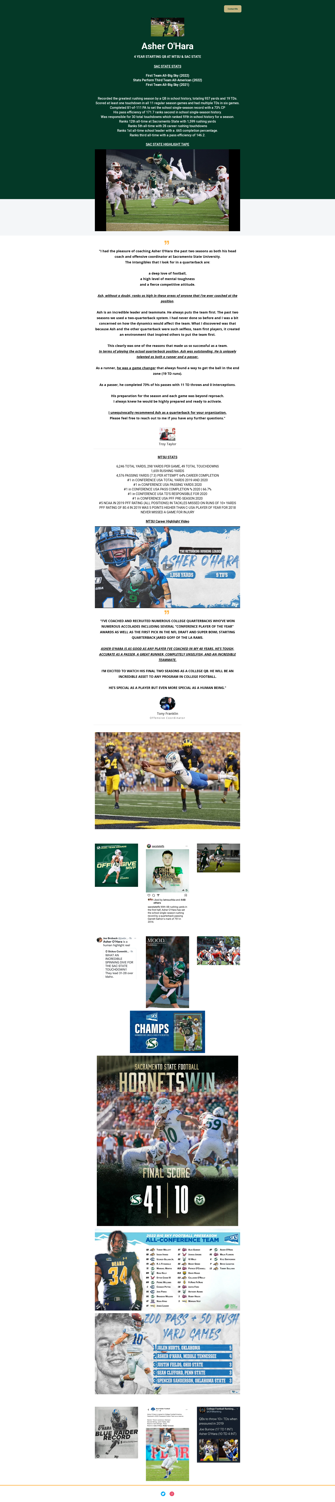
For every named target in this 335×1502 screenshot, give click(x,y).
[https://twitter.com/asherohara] (163, 1494)
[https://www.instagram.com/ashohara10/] (172, 1494)
